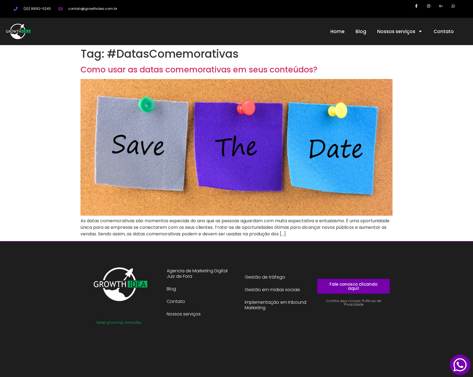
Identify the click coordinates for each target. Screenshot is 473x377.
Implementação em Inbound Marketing (275, 305)
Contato (444, 31)
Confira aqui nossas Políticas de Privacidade (353, 302)
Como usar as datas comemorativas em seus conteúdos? (199, 69)
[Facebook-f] (416, 6)
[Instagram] (429, 6)
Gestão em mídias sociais (272, 290)
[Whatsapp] (453, 6)
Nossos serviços (396, 31)
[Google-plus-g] (441, 6)
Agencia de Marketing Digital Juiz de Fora (197, 273)
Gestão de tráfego (265, 277)
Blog (361, 31)
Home (337, 31)
